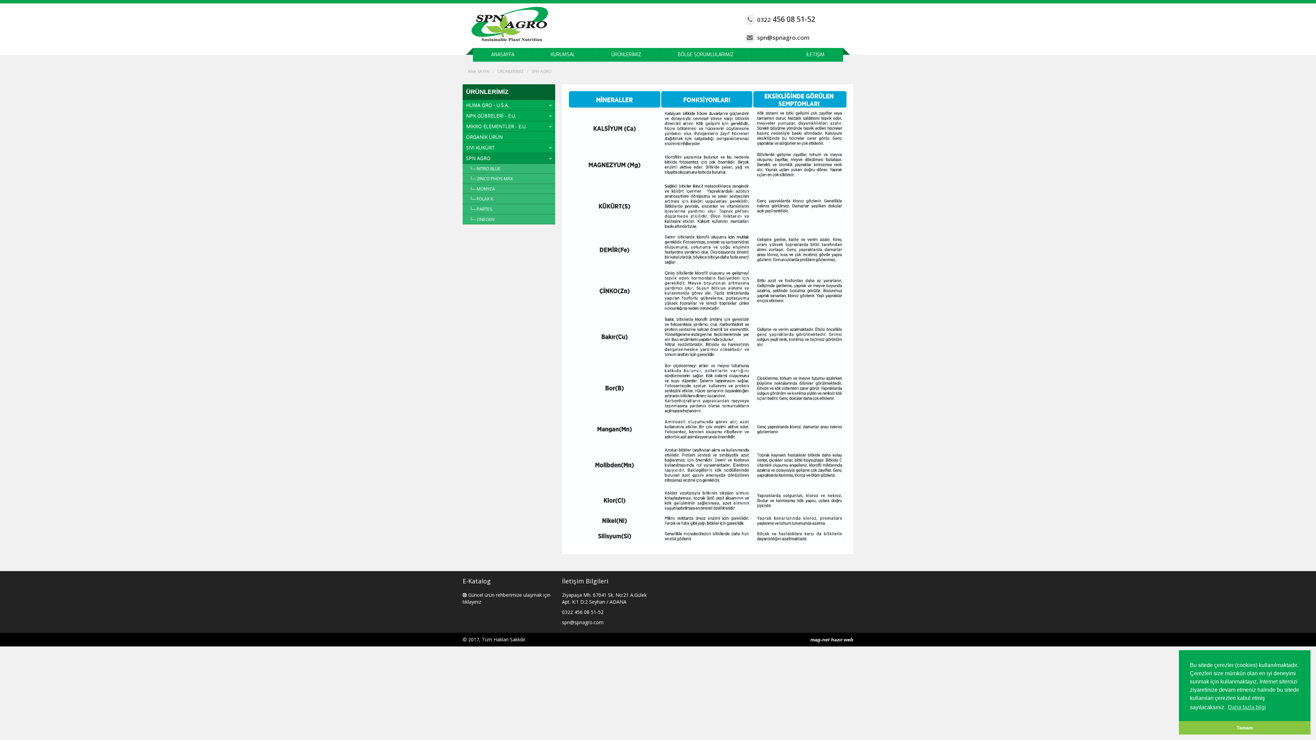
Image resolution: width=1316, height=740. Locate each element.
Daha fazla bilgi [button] (1247, 707)
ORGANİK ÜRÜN (484, 137)
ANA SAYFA (478, 71)
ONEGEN (486, 219)
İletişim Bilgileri (585, 581)
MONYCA (486, 189)
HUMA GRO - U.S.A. (487, 105)
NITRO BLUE (489, 168)
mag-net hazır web (832, 639)
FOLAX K (485, 199)
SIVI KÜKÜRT (480, 147)
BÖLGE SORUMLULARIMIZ (706, 54)
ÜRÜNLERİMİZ (626, 54)
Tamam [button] (1244, 727)
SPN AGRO (542, 71)
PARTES (484, 209)
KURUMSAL (563, 54)
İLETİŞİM (815, 54)
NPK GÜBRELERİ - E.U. (491, 115)
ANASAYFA (502, 54)
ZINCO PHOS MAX (495, 178)
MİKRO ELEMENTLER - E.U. (496, 126)
